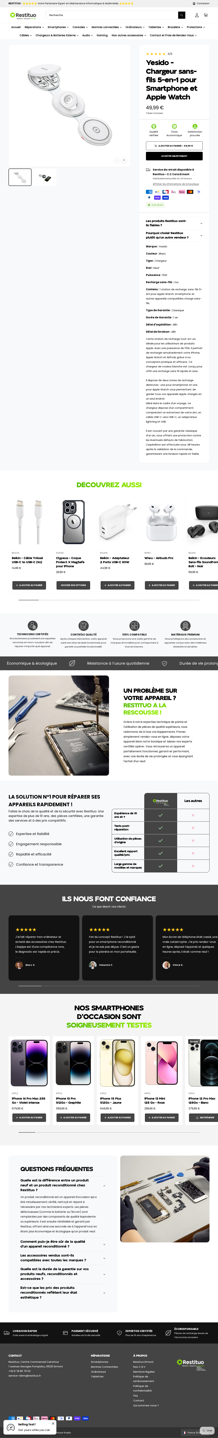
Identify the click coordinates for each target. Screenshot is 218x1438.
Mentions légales (144, 1371)
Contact (138, 1400)
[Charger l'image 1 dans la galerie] (20, 177)
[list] (109, 948)
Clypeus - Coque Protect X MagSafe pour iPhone (70, 562)
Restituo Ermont (143, 1362)
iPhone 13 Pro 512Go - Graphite (68, 1100)
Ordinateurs (134, 27)
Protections (194, 27)
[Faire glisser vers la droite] (124, 160)
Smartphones (57, 27)
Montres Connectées (104, 1367)
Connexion (203, 3)
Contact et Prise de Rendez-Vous (172, 35)
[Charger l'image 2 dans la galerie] (44, 177)
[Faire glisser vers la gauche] (117, 160)
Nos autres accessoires (127, 35)
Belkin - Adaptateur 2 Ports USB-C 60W (114, 560)
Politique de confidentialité (142, 1388)
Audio (86, 35)
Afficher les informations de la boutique (176, 184)
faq (135, 1395)
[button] (205, 15)
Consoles (79, 27)
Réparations (33, 27)
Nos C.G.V (139, 1367)
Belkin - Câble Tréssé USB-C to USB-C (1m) (27, 560)
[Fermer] (53, 1423)
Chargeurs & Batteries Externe (56, 35)
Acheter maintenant (174, 156)
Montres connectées (105, 27)
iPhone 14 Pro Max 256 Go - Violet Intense (28, 1100)
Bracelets (174, 27)
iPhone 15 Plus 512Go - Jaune (110, 1100)
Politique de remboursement (143, 1379)
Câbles (24, 35)
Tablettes (154, 27)
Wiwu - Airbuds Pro (158, 558)
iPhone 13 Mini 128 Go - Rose (154, 1100)
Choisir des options (73, 585)
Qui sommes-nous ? (146, 1405)
